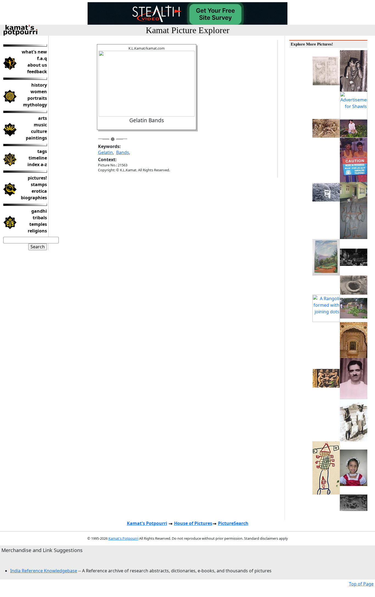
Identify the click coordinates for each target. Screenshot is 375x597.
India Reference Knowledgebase (43, 571)
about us (37, 65)
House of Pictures (193, 523)
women (38, 92)
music (40, 125)
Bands (122, 152)
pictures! (37, 178)
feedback (37, 72)
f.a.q (42, 58)
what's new (34, 52)
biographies (34, 198)
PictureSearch (233, 523)
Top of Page (361, 584)
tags (42, 151)
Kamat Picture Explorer (188, 30)
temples (38, 224)
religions (37, 231)
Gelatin (105, 152)
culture (39, 131)
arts (42, 118)
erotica (39, 191)
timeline (38, 158)
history (39, 85)
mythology (35, 105)
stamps (39, 184)
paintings (36, 138)
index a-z (37, 164)
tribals (40, 218)
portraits (37, 98)
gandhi (39, 211)
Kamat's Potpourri (147, 523)
